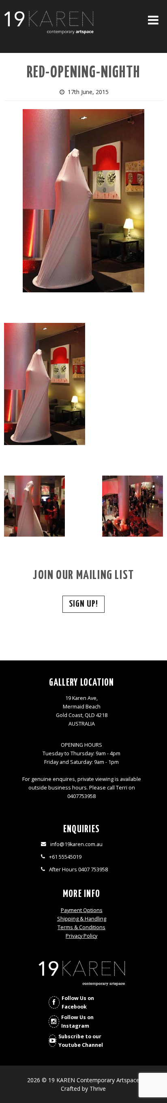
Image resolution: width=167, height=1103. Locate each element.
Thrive (98, 1088)
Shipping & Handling (81, 918)
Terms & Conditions (81, 927)
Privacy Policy (81, 935)
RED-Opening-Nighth (83, 73)
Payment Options (82, 910)
